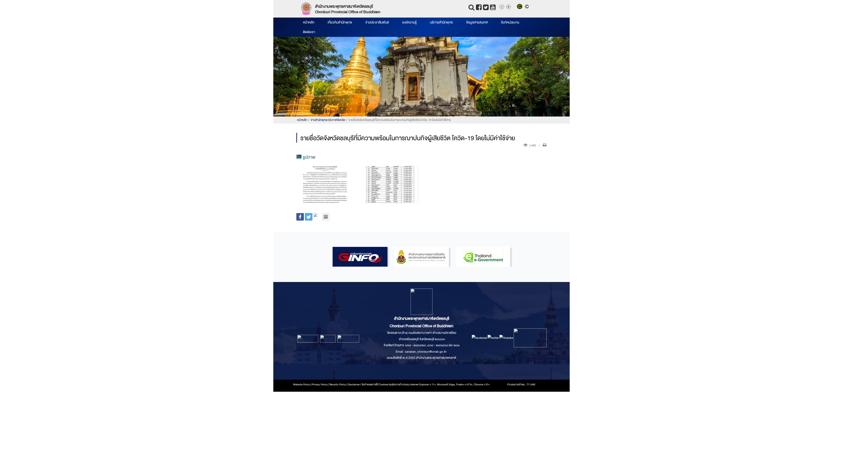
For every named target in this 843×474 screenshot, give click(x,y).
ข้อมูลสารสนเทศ (477, 22)
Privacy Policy (320, 384)
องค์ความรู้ (409, 22)
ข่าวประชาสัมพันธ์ (377, 22)
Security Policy (337, 384)
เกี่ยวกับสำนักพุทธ (340, 22)
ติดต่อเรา (309, 32)
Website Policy (301, 384)
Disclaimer (354, 384)
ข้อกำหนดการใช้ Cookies (375, 384)
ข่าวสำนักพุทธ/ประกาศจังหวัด (328, 119)
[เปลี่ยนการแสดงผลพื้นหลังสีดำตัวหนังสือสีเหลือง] (520, 7)
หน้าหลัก (308, 22)
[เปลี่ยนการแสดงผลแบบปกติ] (527, 7)
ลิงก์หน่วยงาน (510, 22)
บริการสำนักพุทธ (441, 22)
